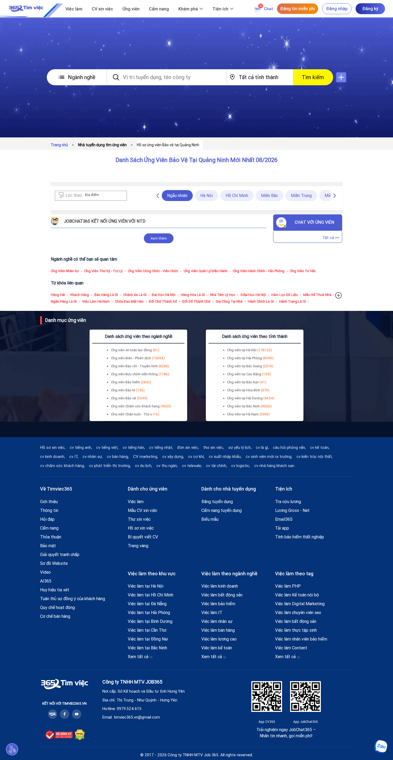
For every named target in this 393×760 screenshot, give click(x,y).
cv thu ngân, (167, 465)
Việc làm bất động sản (221, 594)
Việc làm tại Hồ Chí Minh (150, 594)
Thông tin (49, 510)
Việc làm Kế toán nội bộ (297, 594)
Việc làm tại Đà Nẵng (147, 603)
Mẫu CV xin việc (142, 510)
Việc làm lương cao (219, 639)
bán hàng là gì (106, 294)
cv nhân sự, (93, 456)
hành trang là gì (292, 301)
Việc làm (74, 8)
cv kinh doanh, (52, 456)
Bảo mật (48, 545)
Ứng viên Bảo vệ (129, 398)
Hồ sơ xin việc (141, 528)
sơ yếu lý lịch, (240, 447)
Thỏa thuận (50, 536)
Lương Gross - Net (292, 510)
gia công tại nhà (229, 301)
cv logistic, (240, 465)
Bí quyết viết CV (143, 536)
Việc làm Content (291, 647)
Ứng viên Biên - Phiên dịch (138, 358)
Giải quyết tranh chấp (59, 554)
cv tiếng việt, (107, 447)
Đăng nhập (337, 8)
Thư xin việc (139, 519)
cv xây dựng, (173, 456)
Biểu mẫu (209, 519)
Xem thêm (159, 238)
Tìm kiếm (313, 77)
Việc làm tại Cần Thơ (147, 630)
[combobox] (98, 196)
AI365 (45, 581)
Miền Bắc (269, 195)
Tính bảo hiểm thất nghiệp (299, 536)
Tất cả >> (330, 237)
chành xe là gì (135, 294)
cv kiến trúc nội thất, (314, 456)
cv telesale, (192, 465)
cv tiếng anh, (81, 447)
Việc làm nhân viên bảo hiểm (301, 639)
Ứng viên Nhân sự (65, 271)
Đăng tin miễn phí (297, 8)
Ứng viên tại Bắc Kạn (246, 382)
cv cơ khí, (196, 456)
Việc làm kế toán (216, 647)
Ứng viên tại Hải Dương (250, 398)
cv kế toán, (319, 447)
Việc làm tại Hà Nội (145, 586)
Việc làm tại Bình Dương (150, 621)
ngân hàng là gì (64, 301)
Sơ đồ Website (54, 563)
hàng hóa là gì (193, 294)
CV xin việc (102, 8)
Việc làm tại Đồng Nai (148, 639)
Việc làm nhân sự (217, 621)
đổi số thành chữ (196, 301)
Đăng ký (370, 8)
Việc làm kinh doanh (219, 586)
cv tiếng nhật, (161, 447)
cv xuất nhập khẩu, (225, 456)
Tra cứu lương (288, 501)
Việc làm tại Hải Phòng (149, 612)
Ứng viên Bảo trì (128, 390)
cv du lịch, (143, 465)
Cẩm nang (159, 8)
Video (45, 572)
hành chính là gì (261, 301)
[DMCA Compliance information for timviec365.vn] (80, 735)
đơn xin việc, (188, 447)
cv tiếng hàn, (134, 447)
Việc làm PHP (288, 586)
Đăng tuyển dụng (217, 501)
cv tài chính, (216, 465)
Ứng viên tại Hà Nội (249, 350)
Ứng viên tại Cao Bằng (249, 374)
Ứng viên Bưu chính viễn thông (140, 374)
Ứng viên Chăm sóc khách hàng (141, 406)
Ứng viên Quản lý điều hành (206, 271)
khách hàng (79, 294)
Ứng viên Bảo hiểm (131, 382)
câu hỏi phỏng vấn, (289, 447)
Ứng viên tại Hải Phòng (250, 358)
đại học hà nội (163, 294)
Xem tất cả (138, 656)
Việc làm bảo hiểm (218, 603)
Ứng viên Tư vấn (303, 271)
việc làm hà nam (96, 301)
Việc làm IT (211, 612)
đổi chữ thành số (163, 301)
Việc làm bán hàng (218, 630)
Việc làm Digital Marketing (300, 603)
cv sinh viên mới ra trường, (269, 456)
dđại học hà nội (253, 294)
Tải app (282, 528)
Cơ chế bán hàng (55, 616)
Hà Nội (206, 195)
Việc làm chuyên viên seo (298, 612)
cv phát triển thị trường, (110, 465)
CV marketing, (145, 456)
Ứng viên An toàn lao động (135, 350)
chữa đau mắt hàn (129, 301)
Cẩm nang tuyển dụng (221, 510)
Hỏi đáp (47, 519)
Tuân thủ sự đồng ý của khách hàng (72, 598)
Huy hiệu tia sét (54, 589)
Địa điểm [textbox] (92, 194)
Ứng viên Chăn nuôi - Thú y (135, 414)
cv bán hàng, (118, 456)
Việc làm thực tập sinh (296, 630)
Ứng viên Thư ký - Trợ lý (103, 271)
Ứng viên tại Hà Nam (248, 414)
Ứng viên (131, 8)
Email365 (283, 519)
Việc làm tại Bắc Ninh (147, 647)
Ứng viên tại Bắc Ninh (249, 406)
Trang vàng (138, 545)
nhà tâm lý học (222, 294)
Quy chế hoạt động (57, 607)
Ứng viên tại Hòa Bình (248, 390)
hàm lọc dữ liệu (284, 294)
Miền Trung (301, 195)
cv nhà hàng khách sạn (274, 465)
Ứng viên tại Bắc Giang (250, 366)
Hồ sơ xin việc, (53, 447)
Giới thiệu (49, 501)
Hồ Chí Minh (237, 195)
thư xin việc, (213, 447)
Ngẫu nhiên (177, 195)
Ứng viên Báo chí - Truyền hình (140, 366)
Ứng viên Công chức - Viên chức (153, 271)
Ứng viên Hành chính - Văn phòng (258, 271)
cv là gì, (262, 447)
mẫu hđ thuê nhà (317, 294)
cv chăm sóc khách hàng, (62, 465)
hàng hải (58, 294)
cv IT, (73, 456)
